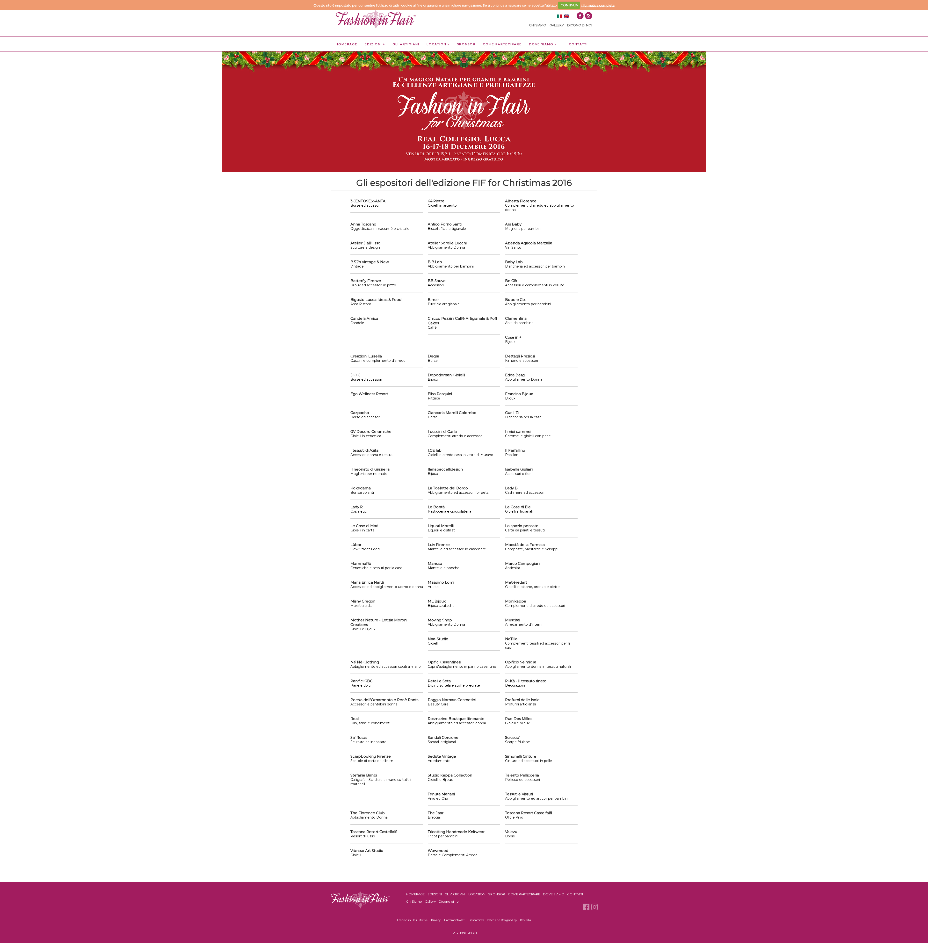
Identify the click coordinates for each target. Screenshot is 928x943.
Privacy (436, 920)
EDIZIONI (373, 44)
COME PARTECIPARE (502, 44)
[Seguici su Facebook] (580, 15)
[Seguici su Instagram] (588, 15)
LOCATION (436, 44)
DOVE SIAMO (541, 44)
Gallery (557, 25)
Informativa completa (598, 5)
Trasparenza (476, 920)
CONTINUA (569, 5)
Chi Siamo (537, 25)
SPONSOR (466, 44)
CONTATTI (578, 44)
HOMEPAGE (346, 44)
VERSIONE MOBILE (465, 933)
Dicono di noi (579, 25)
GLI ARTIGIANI (405, 44)
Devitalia (525, 920)
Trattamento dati (454, 920)
